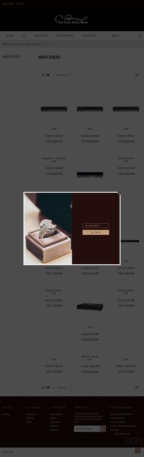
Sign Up (97, 232)
